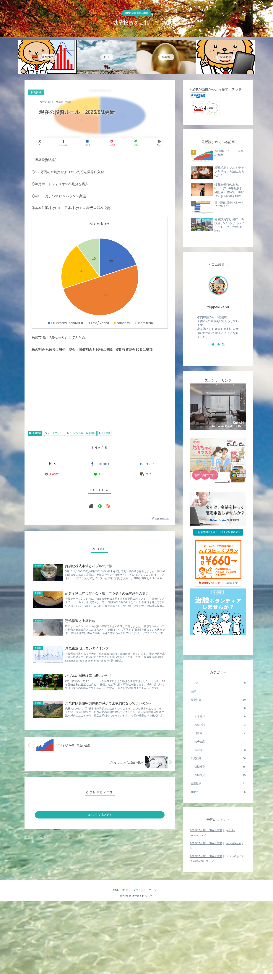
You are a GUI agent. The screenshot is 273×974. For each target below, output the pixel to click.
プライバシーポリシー (147, 889)
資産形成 (105, 433)
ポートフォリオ (56, 433)
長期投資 (36, 433)
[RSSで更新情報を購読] (108, 506)
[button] (159, 143)
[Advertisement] (99, 398)
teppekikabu (218, 307)
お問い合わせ (120, 889)
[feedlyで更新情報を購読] (99, 506)
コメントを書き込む (99, 814)
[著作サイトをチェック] (91, 506)
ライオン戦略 (76, 433)
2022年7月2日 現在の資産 (206, 830)
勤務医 (92, 433)
